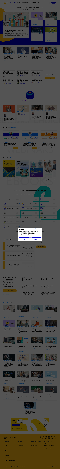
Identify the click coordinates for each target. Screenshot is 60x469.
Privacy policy (34, 228)
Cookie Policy (39, 228)
